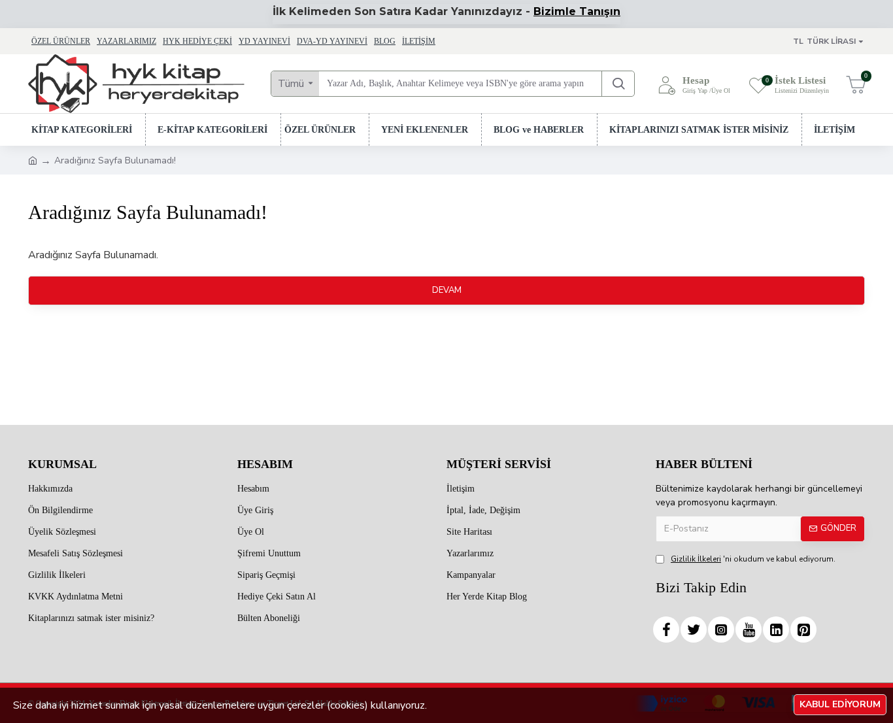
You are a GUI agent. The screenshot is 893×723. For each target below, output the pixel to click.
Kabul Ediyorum (840, 704)
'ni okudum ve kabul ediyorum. (753, 559)
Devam (447, 290)
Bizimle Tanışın (576, 11)
